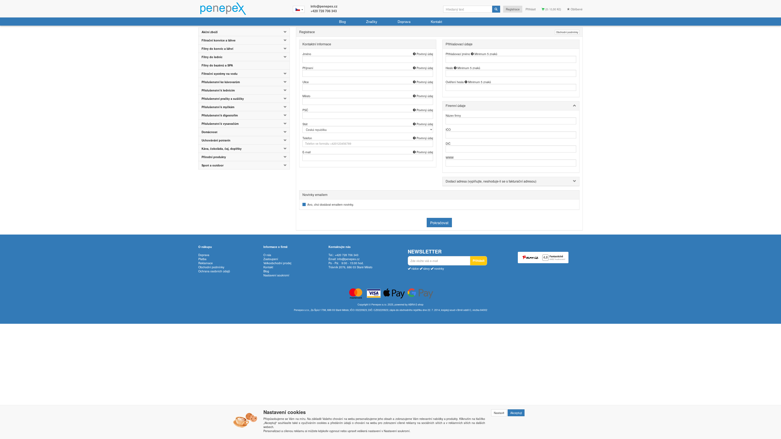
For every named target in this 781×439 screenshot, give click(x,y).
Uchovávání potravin (216, 140)
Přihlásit (531, 9)
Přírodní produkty (214, 157)
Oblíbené (576, 9)
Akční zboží (210, 32)
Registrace (513, 9)
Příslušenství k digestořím (220, 115)
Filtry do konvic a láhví (217, 49)
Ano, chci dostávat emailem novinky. (330, 204)
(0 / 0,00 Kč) (552, 9)
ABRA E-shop (415, 304)
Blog (342, 21)
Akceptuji (516, 413)
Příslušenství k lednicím (218, 90)
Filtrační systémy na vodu (220, 74)
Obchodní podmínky (567, 32)
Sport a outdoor (213, 165)
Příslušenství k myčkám (218, 107)
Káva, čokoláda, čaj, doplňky (222, 149)
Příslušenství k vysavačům (220, 124)
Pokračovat (439, 222)
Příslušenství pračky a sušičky (223, 99)
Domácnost (209, 132)
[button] (282, 32)
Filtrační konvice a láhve (219, 40)
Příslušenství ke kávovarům (221, 82)
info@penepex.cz (324, 6)
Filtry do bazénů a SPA (217, 65)
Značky (371, 21)
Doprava (404, 21)
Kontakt (436, 21)
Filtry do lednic (212, 57)
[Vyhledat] (496, 9)
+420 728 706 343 (324, 11)
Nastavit (499, 413)
